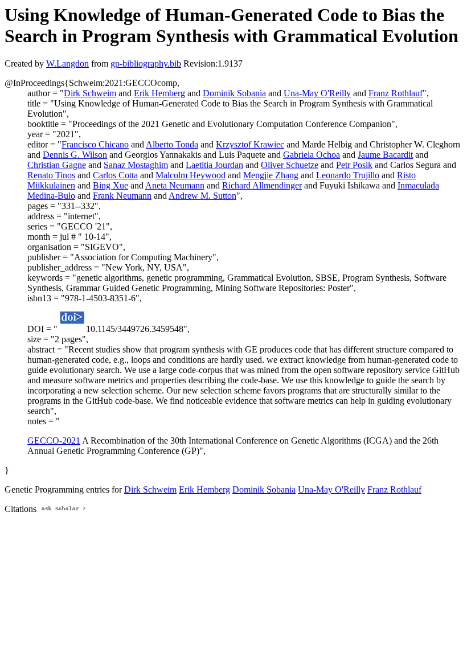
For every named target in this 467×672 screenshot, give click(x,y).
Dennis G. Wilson (75, 154)
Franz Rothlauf (395, 93)
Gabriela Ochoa (311, 154)
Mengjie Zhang (270, 175)
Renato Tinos (51, 175)
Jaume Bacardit (385, 154)
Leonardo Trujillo (347, 175)
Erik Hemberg (159, 93)
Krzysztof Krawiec (250, 144)
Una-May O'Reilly (317, 93)
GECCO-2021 (53, 440)
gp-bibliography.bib (145, 63)
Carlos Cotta (115, 175)
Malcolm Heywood (190, 175)
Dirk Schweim (90, 93)
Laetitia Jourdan (214, 165)
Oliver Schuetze (289, 165)
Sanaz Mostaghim (136, 165)
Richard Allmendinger (262, 185)
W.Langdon (67, 63)
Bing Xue (110, 185)
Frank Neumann (122, 195)
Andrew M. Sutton (202, 195)
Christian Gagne (56, 165)
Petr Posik (354, 165)
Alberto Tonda (172, 144)
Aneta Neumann (174, 185)
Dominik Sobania (234, 93)
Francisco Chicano (95, 144)
